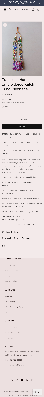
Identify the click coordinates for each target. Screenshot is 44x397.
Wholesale (8, 296)
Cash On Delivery (11, 327)
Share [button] (6, 246)
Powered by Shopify (23, 391)
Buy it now (22, 127)
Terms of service (23, 395)
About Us (8, 312)
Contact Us (9, 338)
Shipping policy (34, 395)
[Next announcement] (39, 3)
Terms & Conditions (12, 281)
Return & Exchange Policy (14, 307)
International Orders (12, 332)
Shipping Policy (10, 265)
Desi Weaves (13, 391)
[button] (4, 9)
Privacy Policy (10, 276)
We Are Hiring (10, 301)
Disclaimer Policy (11, 270)
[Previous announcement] (4, 3)
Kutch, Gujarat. (19, 206)
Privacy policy (11, 395)
